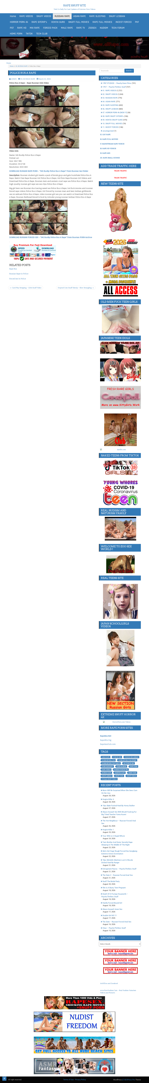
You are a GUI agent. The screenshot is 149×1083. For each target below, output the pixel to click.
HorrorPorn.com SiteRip (127, 760)
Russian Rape (106, 773)
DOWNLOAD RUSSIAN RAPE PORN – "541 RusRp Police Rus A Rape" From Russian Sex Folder (48, 171)
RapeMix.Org (105, 740)
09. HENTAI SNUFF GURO (113, 120)
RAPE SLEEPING (97, 16)
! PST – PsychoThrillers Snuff (114, 87)
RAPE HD (21, 28)
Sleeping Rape (120, 773)
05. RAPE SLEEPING (110, 105)
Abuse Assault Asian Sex (112, 909)
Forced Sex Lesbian (131, 757)
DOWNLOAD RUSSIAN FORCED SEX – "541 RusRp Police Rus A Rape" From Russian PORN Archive (50, 237)
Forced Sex (117, 757)
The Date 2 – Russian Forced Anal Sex (118, 875)
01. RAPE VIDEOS (109, 91)
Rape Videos (106, 769)
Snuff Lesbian (107, 776)
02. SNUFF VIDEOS (110, 94)
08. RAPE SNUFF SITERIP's (113, 116)
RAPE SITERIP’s (39, 22)
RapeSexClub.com (108, 744)
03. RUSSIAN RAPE (21, 66)
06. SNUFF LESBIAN (110, 109)
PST (12, 28)
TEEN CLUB (41, 33)
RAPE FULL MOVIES (102, 22)
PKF (137, 22)
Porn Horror (121, 766)
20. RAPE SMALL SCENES (110, 158)
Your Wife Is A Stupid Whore (114, 836)
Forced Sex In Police (17, 279)
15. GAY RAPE (105, 134)
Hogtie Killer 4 (108, 799)
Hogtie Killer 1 (108, 830)
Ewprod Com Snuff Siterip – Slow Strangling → (76, 288)
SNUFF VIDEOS (43, 16)
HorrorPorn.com (108, 760)
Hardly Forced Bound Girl (112, 903)
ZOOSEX (92, 28)
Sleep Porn (132, 773)
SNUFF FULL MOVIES (78, 22)
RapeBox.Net (105, 736)
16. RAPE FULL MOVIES (109, 139)
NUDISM (104, 28)
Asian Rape (106, 757)
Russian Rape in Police (18, 274)
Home (13, 16)
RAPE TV (80, 28)
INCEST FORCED (124, 22)
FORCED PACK (50, 28)
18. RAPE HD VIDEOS (108, 148)
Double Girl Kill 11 (110, 915)
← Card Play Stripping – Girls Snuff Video (25, 288)
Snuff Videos (131, 776)
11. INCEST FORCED (111, 127)
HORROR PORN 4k (19, 22)
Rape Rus (13, 269)
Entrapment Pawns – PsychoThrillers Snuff (119, 869)
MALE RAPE (67, 28)
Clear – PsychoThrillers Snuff (114, 928)
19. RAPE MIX (105, 153)
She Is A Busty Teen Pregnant (114, 888)
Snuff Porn (119, 776)
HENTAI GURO (58, 22)
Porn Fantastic (107, 766)
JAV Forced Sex (129, 763)
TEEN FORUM (118, 28)
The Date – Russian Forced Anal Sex (117, 922)
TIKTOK (29, 33)
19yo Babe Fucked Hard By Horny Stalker (119, 806)
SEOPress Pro (129, 1080)
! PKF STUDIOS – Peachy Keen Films (117, 83)
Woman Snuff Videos (109, 779)
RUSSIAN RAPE (62, 16)
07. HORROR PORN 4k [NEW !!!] (115, 112)
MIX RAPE (35, 28)
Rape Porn (133, 766)
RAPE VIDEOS (26, 16)
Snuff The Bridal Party (111, 881)
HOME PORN (16, 33)
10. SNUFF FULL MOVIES (112, 124)
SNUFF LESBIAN (117, 16)
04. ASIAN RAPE (109, 102)
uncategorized (108, 131)
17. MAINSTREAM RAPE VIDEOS (112, 144)
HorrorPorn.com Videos (111, 763)
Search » (129, 71)
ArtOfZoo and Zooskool (109, 983)
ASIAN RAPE (79, 16)
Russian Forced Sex (121, 769)
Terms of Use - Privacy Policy (74, 1080)
